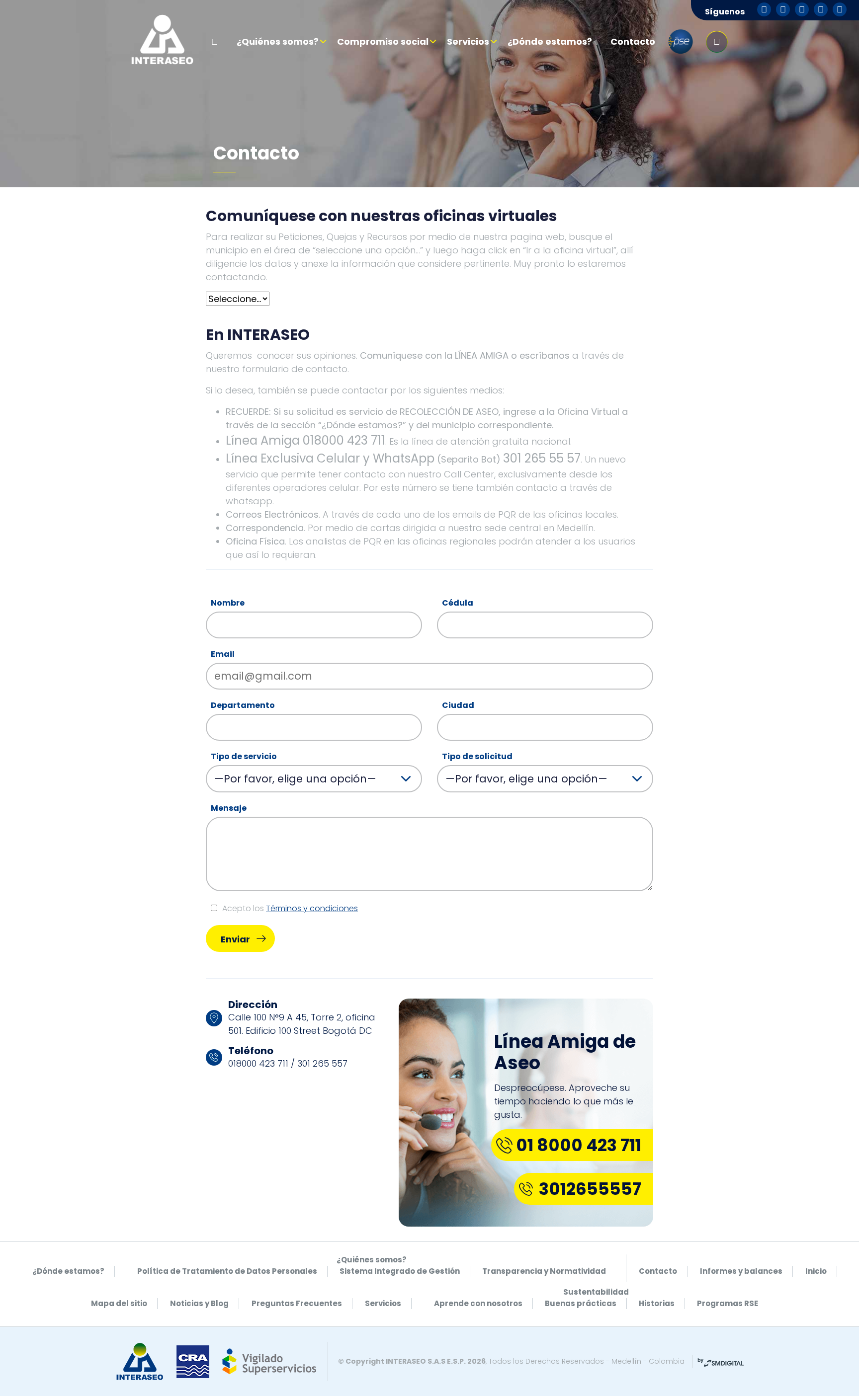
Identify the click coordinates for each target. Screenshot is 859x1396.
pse (680, 42)
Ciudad (458, 705)
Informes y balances (741, 1271)
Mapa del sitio (119, 1303)
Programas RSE (727, 1303)
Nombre (228, 603)
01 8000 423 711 (578, 1145)
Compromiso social (383, 41)
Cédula (457, 603)
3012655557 (590, 1189)
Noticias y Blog (199, 1303)
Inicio (816, 1271)
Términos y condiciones (312, 908)
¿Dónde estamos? (550, 41)
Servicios (468, 41)
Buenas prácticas (580, 1303)
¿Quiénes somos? (278, 41)
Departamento (243, 705)
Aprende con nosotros (478, 1303)
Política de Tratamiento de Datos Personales (227, 1271)
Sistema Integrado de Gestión (400, 1271)
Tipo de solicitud (477, 756)
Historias (657, 1303)
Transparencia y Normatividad (544, 1271)
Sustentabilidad (596, 1292)
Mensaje (229, 808)
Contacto (632, 41)
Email (223, 654)
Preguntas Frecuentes (297, 1303)
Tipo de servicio (244, 756)
